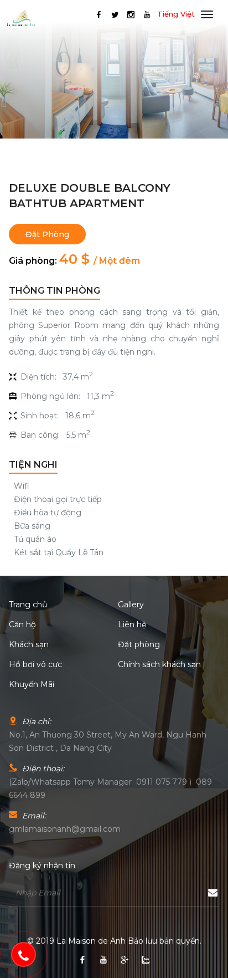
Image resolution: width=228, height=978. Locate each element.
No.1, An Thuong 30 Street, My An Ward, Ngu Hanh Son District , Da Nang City (107, 741)
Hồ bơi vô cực (35, 664)
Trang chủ (28, 605)
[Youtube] (147, 14)
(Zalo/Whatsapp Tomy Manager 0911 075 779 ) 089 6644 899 (110, 788)
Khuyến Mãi (31, 684)
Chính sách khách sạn (159, 664)
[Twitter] (115, 14)
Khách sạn (29, 644)
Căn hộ (22, 624)
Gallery (131, 605)
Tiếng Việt (176, 13)
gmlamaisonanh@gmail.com (65, 829)
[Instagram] (131, 14)
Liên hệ (132, 624)
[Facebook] (99, 14)
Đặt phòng (47, 234)
